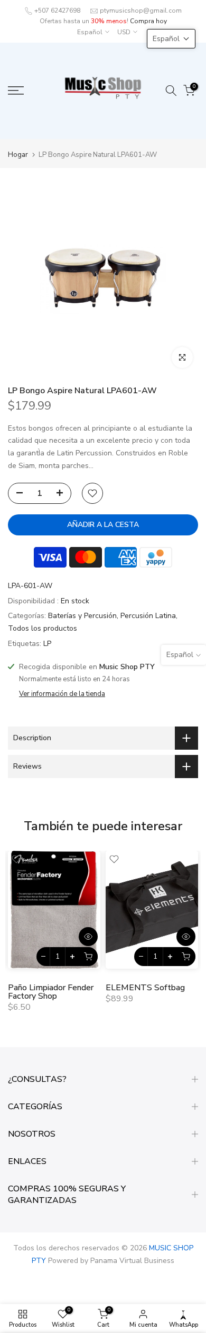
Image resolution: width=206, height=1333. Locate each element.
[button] (171, 38)
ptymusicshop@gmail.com (141, 10)
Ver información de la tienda (62, 694)
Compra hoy (148, 21)
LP (47, 644)
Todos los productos (42, 628)
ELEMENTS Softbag (145, 987)
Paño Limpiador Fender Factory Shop (50, 992)
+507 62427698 (57, 10)
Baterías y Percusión (82, 616)
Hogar (18, 155)
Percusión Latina (148, 616)
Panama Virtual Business (132, 1261)
